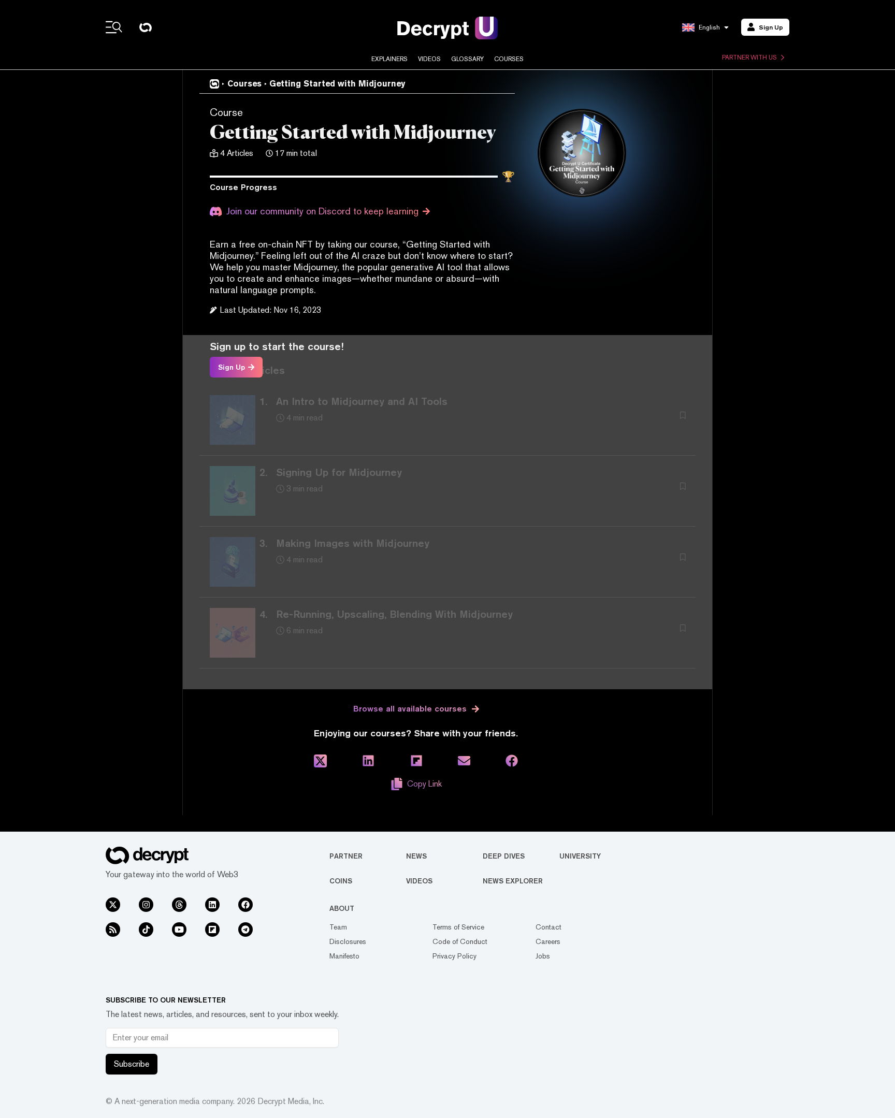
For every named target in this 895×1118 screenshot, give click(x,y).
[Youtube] (179, 929)
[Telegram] (245, 929)
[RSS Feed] (113, 929)
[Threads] (179, 904)
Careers (548, 941)
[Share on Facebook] (512, 760)
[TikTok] (146, 929)
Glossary (467, 59)
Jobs (543, 956)
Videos (429, 59)
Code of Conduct (459, 941)
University (580, 856)
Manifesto (344, 956)
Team (338, 927)
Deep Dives (504, 856)
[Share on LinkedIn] (368, 760)
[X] (113, 904)
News (416, 856)
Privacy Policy (454, 956)
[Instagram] (146, 904)
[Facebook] (245, 904)
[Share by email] (464, 760)
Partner (346, 856)
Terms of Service (458, 927)
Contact (548, 927)
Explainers (389, 59)
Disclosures (347, 941)
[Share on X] (320, 760)
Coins (340, 881)
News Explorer (513, 881)
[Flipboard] (212, 929)
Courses (509, 59)
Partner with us (749, 57)
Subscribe (131, 1064)
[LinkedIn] (212, 904)
